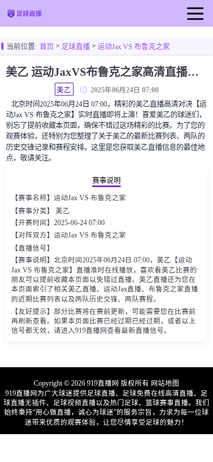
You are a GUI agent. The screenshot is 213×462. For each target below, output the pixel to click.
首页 (47, 47)
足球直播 (76, 47)
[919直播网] (24, 15)
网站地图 (165, 383)
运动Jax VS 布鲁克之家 (134, 47)
